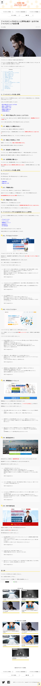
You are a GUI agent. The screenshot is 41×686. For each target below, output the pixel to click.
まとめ (3, 89)
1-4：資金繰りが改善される (8, 76)
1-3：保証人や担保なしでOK (8, 75)
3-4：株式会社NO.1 (6, 87)
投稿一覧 (27, 15)
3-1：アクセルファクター (7, 83)
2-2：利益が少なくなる (7, 81)
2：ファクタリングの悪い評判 (7, 78)
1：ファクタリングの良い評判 (7, 71)
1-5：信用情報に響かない (7, 77)
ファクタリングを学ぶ (7, 11)
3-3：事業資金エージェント (8, 86)
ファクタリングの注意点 (34, 11)
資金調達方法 (5, 195)
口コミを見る (13, 15)
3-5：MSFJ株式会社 (6, 88)
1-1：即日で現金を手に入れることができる (11, 72)
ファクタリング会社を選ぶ (20, 11)
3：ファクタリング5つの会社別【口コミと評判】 (11, 82)
